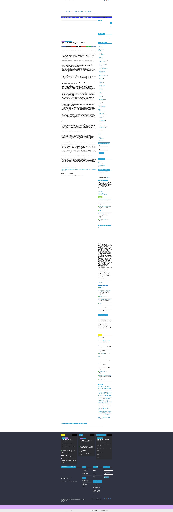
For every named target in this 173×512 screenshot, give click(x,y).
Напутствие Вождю (108, 353)
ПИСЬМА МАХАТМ (102, 114)
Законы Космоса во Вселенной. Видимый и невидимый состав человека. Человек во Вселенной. (78, 170)
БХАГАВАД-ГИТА (70, 456)
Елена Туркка (101, 138)
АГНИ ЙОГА (101, 58)
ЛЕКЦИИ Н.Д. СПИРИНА (102, 127)
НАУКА (100, 53)
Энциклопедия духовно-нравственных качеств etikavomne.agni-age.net (96, 490)
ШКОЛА (84, 17)
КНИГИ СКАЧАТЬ (85, 471)
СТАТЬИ (100, 102)
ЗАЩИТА (100, 93)
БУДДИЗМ (99, 131)
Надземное (104, 364)
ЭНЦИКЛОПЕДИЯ (102, 17)
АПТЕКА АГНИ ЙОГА (102, 61)
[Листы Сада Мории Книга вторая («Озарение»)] (105, 340)
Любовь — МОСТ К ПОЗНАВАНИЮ (105, 207)
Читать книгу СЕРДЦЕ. (101, 193)
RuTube (94, 476)
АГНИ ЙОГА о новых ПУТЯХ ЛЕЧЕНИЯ (69, 167)
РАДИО (97, 17)
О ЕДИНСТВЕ (101, 79)
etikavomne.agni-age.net (104, 175)
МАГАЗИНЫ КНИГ (85, 473)
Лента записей (100, 163)
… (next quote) (100, 30)
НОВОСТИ (99, 46)
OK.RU (94, 473)
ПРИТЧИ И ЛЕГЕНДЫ (102, 99)
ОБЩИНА (100, 81)
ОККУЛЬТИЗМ (101, 107)
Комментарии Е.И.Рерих (103, 439)
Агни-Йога (104, 379)
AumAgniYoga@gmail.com (65, 478)
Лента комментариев (101, 165)
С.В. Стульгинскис (102, 121)
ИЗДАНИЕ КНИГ (100, 49)
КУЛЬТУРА (100, 55)
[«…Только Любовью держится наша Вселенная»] (105, 213)
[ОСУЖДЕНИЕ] (100, 306)
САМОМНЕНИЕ (106, 296)
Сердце (103, 210)
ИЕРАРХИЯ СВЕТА (102, 85)
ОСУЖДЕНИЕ (105, 307)
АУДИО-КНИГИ (101, 113)
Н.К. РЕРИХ (101, 403)
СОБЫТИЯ (99, 134)
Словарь (100, 103)
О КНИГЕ (100, 110)
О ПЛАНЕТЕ (101, 78)
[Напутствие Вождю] (101, 353)
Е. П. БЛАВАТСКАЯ (102, 120)
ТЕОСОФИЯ (72, 17)
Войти (99, 162)
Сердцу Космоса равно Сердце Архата (105, 200)
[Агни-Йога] (100, 379)
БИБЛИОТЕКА (84, 484)
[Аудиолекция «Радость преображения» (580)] (86, 446)
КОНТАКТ (107, 17)
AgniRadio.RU (100, 35)
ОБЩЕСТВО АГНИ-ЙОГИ (86, 480)
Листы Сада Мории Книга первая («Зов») (105, 376)
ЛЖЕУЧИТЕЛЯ (101, 82)
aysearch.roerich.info (101, 172)
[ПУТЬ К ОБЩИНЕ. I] (82, 453)
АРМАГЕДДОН (101, 54)
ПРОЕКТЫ (99, 133)
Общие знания (101, 100)
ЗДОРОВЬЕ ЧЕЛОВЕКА (102, 62)
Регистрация (100, 161)
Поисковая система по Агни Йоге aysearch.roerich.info (97, 488)
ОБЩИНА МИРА (84, 483)
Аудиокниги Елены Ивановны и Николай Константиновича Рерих (68, 452)
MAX (93, 471)
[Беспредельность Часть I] (102, 367)
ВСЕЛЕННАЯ (101, 86)
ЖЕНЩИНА (100, 65)
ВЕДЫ (100, 123)
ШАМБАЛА (100, 51)
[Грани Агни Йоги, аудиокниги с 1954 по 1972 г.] (68, 458)
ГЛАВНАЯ (62, 17)
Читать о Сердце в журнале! (102, 194)
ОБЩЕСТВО (93, 17)
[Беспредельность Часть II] (102, 359)
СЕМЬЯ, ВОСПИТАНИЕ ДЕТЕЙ (103, 68)
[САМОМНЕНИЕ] (101, 296)
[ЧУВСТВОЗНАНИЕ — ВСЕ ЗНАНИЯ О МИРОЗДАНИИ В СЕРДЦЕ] (105, 290)
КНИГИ (99, 109)
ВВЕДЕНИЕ (100, 57)
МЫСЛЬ (100, 74)
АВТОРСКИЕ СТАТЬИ (104, 386)
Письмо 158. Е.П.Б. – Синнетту (101, 456)
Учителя (100, 89)
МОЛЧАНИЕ (105, 310)
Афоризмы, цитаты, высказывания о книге (67, 440)
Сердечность (105, 287)
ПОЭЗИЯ (99, 137)
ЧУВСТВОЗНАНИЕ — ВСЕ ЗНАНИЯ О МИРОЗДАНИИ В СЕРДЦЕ (104, 293)
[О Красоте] (100, 303)
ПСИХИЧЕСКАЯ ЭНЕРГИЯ (103, 75)
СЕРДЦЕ (103, 203)
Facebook (94, 474)
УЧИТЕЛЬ (100, 88)
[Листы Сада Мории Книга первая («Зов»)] (104, 375)
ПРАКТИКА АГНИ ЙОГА (102, 60)
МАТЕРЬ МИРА (101, 67)
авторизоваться (80, 175)
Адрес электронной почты (103, 149)
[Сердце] (99, 210)
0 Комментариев (70, 44)
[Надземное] (100, 363)
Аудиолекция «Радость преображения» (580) (86, 447)
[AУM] (99, 356)
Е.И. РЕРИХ (100, 117)
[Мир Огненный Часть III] (102, 345)
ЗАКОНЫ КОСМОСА (102, 71)
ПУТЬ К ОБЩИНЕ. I (89, 453)
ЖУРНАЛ (99, 50)
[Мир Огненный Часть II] (102, 371)
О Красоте (104, 303)
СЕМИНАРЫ (100, 47)
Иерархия (103, 350)
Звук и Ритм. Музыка (102, 95)
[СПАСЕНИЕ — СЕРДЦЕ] (102, 219)
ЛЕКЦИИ (99, 124)
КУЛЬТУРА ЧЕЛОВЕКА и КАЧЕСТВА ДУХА (105, 300)
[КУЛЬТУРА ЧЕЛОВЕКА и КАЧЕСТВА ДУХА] (104, 299)
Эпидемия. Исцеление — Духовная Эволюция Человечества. (86, 441)
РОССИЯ (100, 76)
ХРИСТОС (100, 96)
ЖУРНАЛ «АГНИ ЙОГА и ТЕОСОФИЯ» (79, 12)
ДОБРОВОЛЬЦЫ (85, 481)
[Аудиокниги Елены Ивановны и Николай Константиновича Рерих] (68, 450)
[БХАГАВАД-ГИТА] (64, 455)
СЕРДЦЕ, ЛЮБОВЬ (102, 72)
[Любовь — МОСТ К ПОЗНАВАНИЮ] (104, 206)
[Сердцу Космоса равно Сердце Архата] (104, 199)
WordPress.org (100, 166)
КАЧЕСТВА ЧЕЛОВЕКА (102, 64)
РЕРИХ (88, 17)
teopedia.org (108, 177)
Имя (99, 145)
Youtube (94, 477)
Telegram (94, 470)
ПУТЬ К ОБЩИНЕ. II (83, 450)
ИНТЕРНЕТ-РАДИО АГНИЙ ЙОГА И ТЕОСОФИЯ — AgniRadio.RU (97, 484)
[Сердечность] (100, 287)
